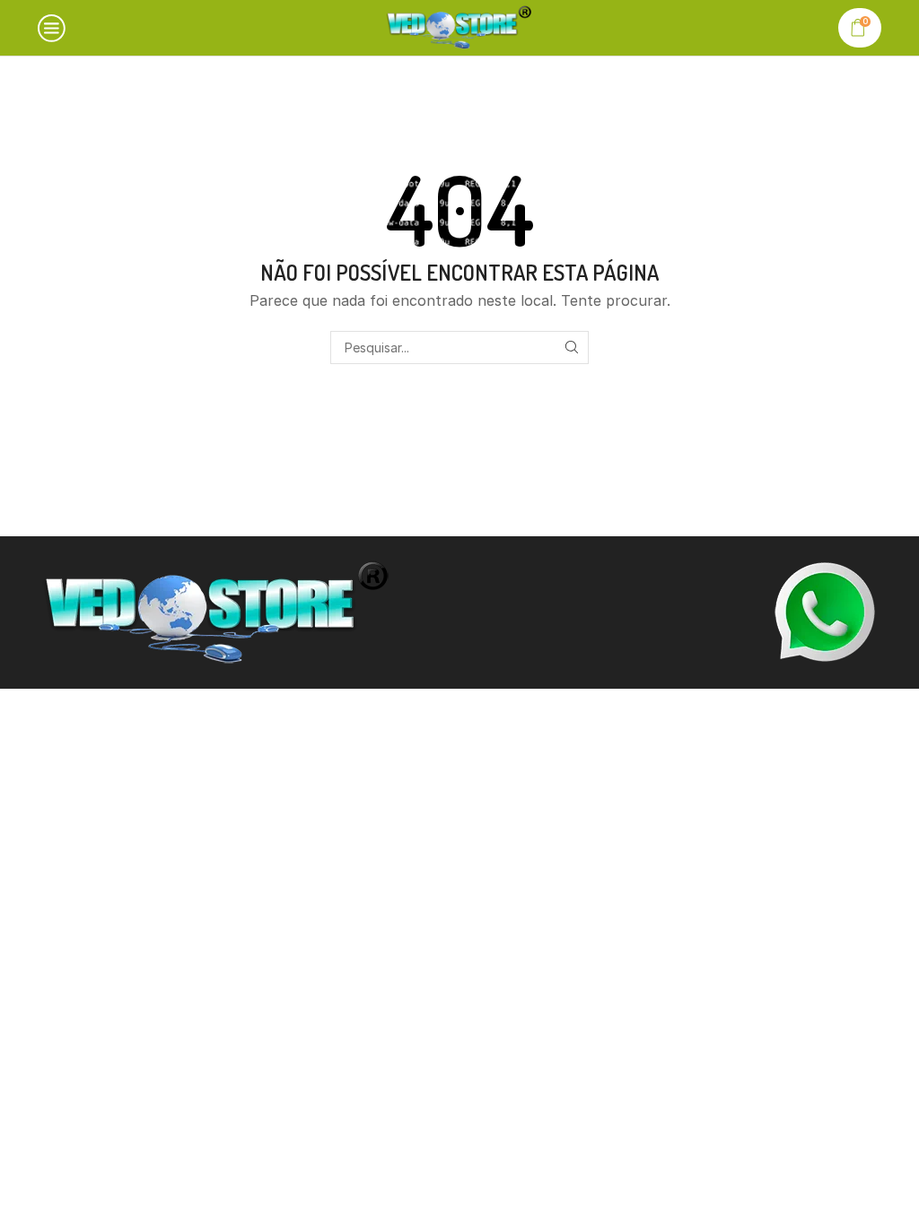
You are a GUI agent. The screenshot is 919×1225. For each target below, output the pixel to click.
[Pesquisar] (572, 347)
